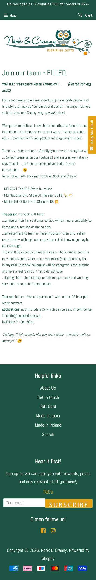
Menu (12, 15)
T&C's (48, 492)
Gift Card (48, 406)
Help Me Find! (92, 133)
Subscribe (69, 504)
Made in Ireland (48, 425)
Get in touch (48, 397)
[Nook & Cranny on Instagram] (53, 531)
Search (48, 434)
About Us (48, 388)
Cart (88, 15)
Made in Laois (48, 416)
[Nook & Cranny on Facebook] (43, 531)
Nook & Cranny (54, 550)
